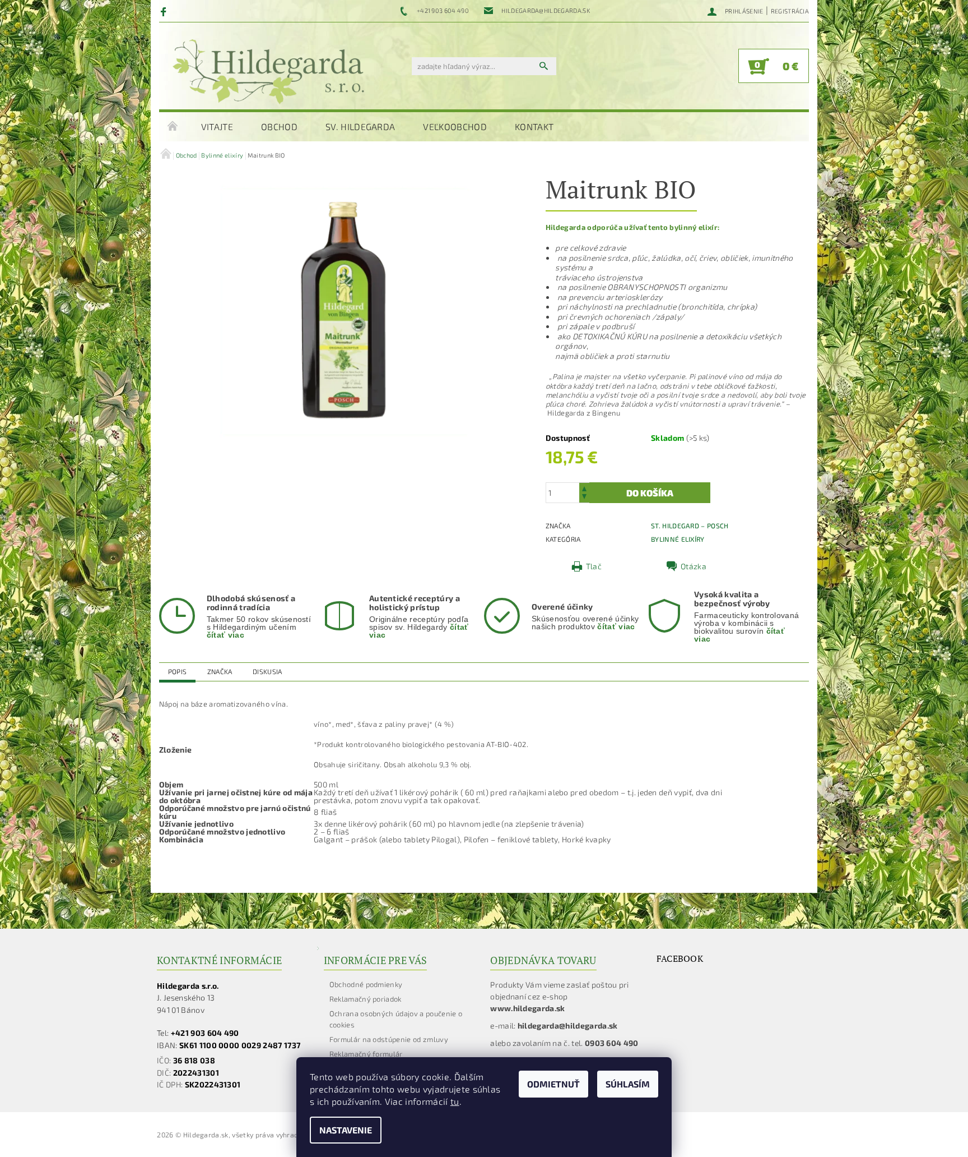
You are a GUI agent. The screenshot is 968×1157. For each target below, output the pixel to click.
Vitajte (217, 126)
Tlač (594, 566)
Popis (177, 671)
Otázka (693, 566)
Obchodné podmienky (366, 984)
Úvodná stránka (173, 126)
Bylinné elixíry (678, 539)
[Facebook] (165, 11)
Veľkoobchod (455, 126)
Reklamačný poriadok (365, 998)
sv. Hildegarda (360, 126)
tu (454, 1101)
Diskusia (267, 671)
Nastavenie (345, 1129)
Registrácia (790, 11)
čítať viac (225, 634)
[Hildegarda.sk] (268, 71)
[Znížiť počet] (584, 497)
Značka (219, 671)
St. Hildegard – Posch (690, 525)
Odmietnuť (553, 1083)
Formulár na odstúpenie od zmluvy (388, 1039)
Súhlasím (628, 1083)
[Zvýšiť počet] (584, 487)
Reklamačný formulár (366, 1053)
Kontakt (534, 126)
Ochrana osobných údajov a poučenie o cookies (396, 1019)
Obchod (279, 126)
